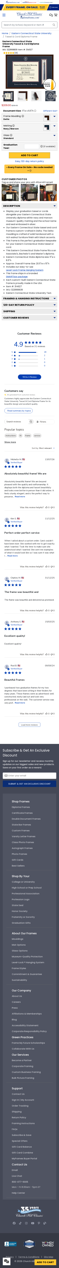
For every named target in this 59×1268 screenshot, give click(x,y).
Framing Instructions (23, 1123)
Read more (20, 496)
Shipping (9, 311)
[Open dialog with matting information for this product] (13, 126)
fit (20, 435)
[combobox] (43, 448)
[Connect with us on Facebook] (14, 1223)
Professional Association (25, 893)
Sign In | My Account (23, 1099)
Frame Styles (19, 968)
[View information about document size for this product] (35, 111)
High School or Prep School (27, 887)
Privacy (10, 1256)
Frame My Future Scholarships (28, 1042)
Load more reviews (29, 725)
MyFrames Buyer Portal (24, 1158)
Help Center (18, 1192)
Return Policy (19, 1117)
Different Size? (50, 111)
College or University (23, 881)
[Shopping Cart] (55, 15)
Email (15, 1170)
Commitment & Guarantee (27, 974)
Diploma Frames (21, 807)
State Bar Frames (21, 824)
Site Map (48, 1256)
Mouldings (17, 939)
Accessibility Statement (25, 1025)
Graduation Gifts (21, 922)
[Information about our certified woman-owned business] (48, 1243)
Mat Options (19, 944)
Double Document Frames (26, 818)
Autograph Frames (22, 848)
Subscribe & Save (21, 1135)
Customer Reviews (16, 317)
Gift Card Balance (22, 1146)
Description (11, 206)
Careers (16, 1002)
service (37, 435)
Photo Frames (19, 854)
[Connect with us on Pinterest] (39, 1223)
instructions (11, 435)
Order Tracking (20, 1105)
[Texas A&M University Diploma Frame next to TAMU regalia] (48, 192)
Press (15, 1007)
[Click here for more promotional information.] (30, 171)
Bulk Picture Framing (23, 1078)
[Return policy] (29, 1243)
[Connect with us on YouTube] (32, 1223)
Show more (10, 442)
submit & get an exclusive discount (29, 783)
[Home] (29, 15)
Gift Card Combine (22, 1152)
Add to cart (29, 155)
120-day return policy (18, 305)
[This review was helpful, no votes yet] (46, 507)
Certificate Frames (22, 813)
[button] (51, 15)
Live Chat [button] (17, 1176)
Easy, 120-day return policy (29, 161)
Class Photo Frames (23, 842)
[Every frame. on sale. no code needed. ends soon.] (29, 7)
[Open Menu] (4, 15)
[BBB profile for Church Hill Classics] (11, 1243)
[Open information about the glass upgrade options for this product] (11, 135)
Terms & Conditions (28, 1256)
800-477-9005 (20, 1181)
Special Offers (19, 1141)
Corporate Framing (22, 1066)
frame (27, 435)
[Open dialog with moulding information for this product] (23, 116)
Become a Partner (22, 1060)
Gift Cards (17, 859)
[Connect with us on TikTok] (20, 1223)
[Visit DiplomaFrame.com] (13, 2)
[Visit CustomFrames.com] (46, 2)
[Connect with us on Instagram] (26, 1223)
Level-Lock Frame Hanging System (24, 270)
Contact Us (18, 1094)
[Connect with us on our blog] (44, 1223)
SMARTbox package (17, 276)
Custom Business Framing (26, 1072)
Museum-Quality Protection (27, 956)
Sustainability (19, 980)
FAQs (14, 1129)
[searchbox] (16, 421)
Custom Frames (21, 830)
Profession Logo (21, 899)
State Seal (17, 905)
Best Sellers (18, 865)
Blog (14, 1019)
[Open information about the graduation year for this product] (41, 146)
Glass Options (20, 950)
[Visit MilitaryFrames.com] (29, 2)
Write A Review (30, 377)
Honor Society (19, 911)
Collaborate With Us (23, 1048)
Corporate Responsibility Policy (29, 1031)
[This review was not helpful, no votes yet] (52, 507)
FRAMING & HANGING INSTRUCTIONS (26, 298)
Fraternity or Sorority (23, 917)
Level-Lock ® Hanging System (28, 962)
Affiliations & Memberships (27, 1013)
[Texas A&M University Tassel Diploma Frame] (29, 192)
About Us (17, 996)
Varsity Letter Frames (23, 836)
